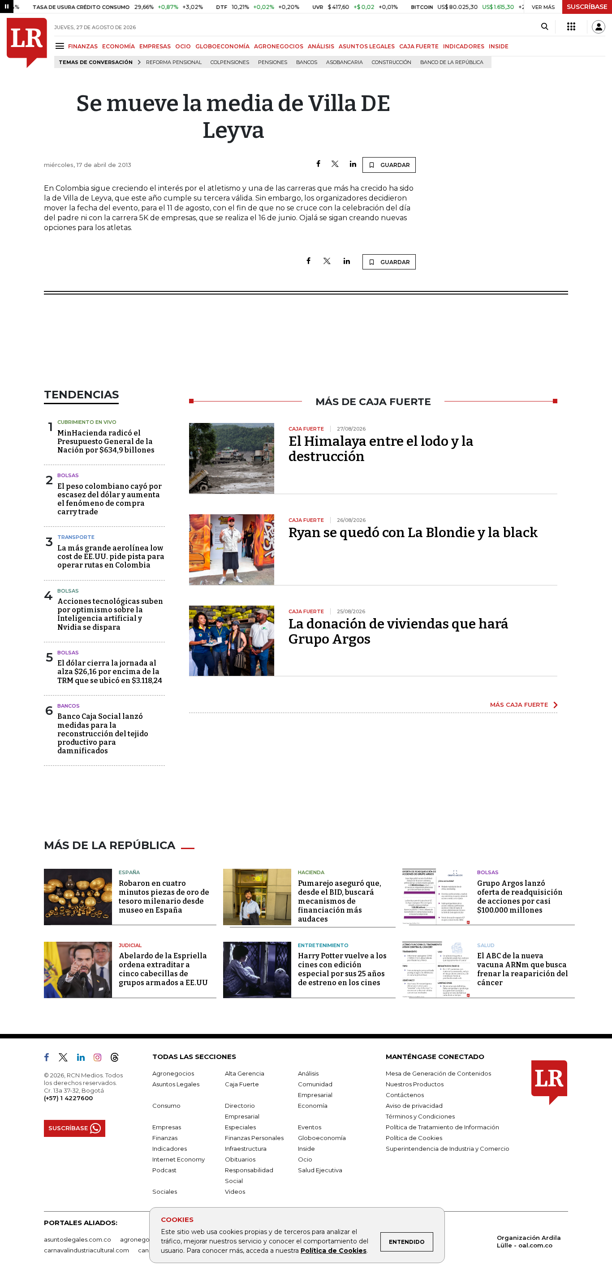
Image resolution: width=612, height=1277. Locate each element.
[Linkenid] (84, 1059)
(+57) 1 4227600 (68, 1098)
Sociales (164, 1191)
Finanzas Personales (254, 1137)
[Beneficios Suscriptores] (571, 27)
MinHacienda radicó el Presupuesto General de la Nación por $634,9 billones (106, 441)
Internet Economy (178, 1159)
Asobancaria (344, 62)
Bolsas (68, 475)
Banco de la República (451, 62)
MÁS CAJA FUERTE (519, 704)
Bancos (306, 62)
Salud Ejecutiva (320, 1170)
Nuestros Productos (415, 1084)
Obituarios (240, 1159)
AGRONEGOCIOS (278, 46)
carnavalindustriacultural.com (86, 1250)
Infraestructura (246, 1148)
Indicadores (169, 1148)
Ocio (305, 1159)
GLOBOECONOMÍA (222, 46)
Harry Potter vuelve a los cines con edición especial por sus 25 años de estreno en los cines (342, 969)
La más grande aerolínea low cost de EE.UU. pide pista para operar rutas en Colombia (110, 556)
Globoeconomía (322, 1137)
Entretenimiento (323, 945)
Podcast (164, 1170)
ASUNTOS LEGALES (367, 46)
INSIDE (499, 46)
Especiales (240, 1127)
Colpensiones (230, 62)
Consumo (166, 1105)
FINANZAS (83, 46)
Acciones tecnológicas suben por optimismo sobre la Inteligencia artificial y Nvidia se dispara (110, 614)
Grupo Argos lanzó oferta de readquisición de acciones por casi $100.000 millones (520, 896)
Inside (306, 1148)
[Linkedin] (353, 164)
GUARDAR (394, 165)
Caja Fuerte (242, 1084)
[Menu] (61, 46)
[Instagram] (101, 1059)
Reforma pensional (174, 62)
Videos (235, 1191)
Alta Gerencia (244, 1073)
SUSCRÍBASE (587, 7)
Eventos (309, 1127)
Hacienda (311, 872)
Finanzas (164, 1137)
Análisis (308, 1073)
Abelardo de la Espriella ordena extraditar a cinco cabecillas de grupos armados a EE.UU (163, 969)
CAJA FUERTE (419, 46)
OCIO (183, 46)
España (129, 872)
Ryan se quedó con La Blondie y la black (413, 533)
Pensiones (272, 62)
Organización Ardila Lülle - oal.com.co (529, 1241)
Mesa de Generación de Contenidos (438, 1073)
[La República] (27, 43)
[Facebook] (318, 164)
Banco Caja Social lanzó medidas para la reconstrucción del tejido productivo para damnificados (102, 733)
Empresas (166, 1127)
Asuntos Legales (175, 1084)
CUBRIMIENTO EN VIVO (86, 422)
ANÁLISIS (321, 46)
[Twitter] (335, 164)
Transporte (76, 537)
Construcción (391, 62)
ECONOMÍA (118, 46)
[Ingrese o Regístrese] (598, 27)
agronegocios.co (145, 1239)
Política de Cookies (333, 1251)
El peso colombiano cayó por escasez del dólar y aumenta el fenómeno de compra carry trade (109, 499)
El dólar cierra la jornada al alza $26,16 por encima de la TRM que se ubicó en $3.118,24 (109, 671)
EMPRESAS (155, 46)
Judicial (130, 945)
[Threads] (118, 1059)
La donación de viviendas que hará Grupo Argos (399, 631)
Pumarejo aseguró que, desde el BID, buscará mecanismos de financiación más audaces (339, 901)
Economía (313, 1105)
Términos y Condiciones (420, 1116)
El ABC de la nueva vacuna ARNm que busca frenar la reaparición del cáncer (522, 969)
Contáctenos (405, 1094)
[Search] (545, 26)
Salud (486, 945)
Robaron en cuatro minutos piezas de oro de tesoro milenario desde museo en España (164, 896)
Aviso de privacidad (414, 1105)
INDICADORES (463, 46)
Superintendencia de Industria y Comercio (447, 1148)
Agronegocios (173, 1073)
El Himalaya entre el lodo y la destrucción (381, 449)
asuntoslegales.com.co (77, 1239)
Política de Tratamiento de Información (442, 1127)
